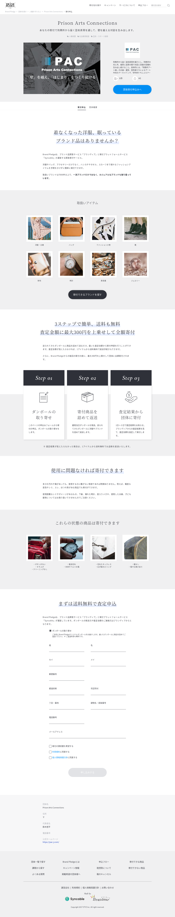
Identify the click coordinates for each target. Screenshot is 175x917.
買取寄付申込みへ (132, 89)
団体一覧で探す (38, 861)
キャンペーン (110, 5)
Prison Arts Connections (53, 11)
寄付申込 (82, 107)
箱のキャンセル (104, 874)
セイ (51, 659)
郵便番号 (53, 674)
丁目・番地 (54, 702)
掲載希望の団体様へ (71, 874)
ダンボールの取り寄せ (61, 630)
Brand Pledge (10, 11)
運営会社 (65, 887)
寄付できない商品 (136, 867)
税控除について (104, 867)
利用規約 (56, 751)
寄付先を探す (95, 5)
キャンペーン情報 (71, 867)
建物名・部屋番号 (98, 702)
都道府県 (53, 688)
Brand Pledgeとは (71, 861)
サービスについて (127, 5)
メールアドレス (56, 731)
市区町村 (94, 688)
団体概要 (93, 107)
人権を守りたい (35, 11)
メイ (93, 659)
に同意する (61, 751)
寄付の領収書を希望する (62, 746)
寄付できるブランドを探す (87, 294)
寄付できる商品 (137, 861)
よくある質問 (38, 874)
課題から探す (38, 867)
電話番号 (53, 717)
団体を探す (22, 11)
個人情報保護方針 (60, 757)
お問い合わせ (108, 887)
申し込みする (87, 772)
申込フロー (143, 5)
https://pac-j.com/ (51, 842)
